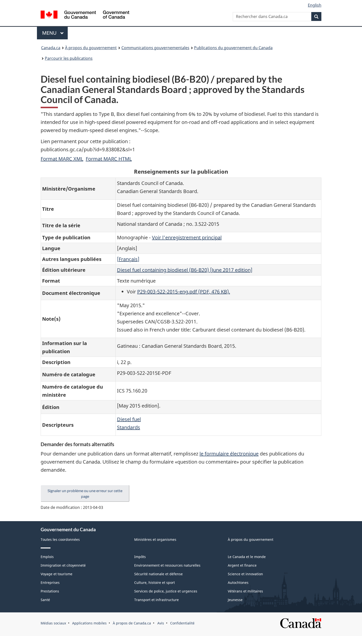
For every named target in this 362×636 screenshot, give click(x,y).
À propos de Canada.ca (132, 623)
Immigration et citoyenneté (63, 565)
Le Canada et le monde (247, 556)
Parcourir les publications (69, 58)
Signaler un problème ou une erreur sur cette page (85, 493)
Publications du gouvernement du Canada (233, 47)
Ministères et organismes (155, 539)
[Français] (128, 259)
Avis (160, 623)
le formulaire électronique (229, 453)
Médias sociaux (53, 623)
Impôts (140, 556)
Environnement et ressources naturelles (167, 565)
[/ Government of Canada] (85, 15)
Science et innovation (245, 574)
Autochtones (238, 582)
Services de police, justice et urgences (165, 591)
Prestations (50, 591)
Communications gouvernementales (155, 47)
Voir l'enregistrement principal (187, 237)
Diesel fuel (129, 419)
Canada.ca (50, 47)
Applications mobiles (89, 623)
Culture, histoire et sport (154, 582)
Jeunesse (235, 599)
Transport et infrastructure (156, 599)
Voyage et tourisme (56, 574)
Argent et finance (242, 565)
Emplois (47, 556)
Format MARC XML (62, 158)
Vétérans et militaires (245, 591)
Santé (45, 599)
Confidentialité (182, 623)
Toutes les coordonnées (60, 539)
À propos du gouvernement (91, 47)
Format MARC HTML (109, 158)
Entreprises (50, 582)
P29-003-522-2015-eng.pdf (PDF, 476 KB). (183, 291)
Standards (128, 427)
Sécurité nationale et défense (158, 574)
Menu (55, 33)
